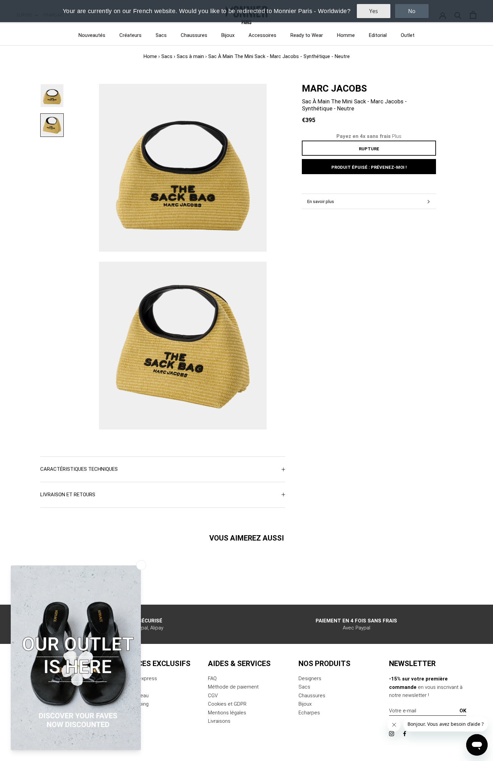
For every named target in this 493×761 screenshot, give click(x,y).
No (412, 11)
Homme (346, 35)
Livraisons (219, 721)
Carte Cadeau (133, 696)
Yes (373, 11)
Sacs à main (190, 56)
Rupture (369, 148)
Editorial (378, 35)
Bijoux (227, 35)
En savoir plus (320, 201)
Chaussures (194, 35)
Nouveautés (91, 35)
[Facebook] (404, 733)
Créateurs (130, 35)
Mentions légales (227, 713)
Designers (309, 678)
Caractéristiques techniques (79, 469)
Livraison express (137, 678)
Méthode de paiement (233, 687)
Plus (396, 136)
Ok (462, 711)
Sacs (161, 35)
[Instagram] (391, 733)
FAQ (212, 678)
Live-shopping (133, 704)
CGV (213, 696)
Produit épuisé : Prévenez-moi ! (369, 167)
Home (150, 56)
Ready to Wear (306, 35)
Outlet (408, 35)
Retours (126, 687)
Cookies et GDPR (227, 704)
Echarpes (309, 713)
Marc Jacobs (334, 88)
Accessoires (262, 35)
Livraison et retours (67, 495)
